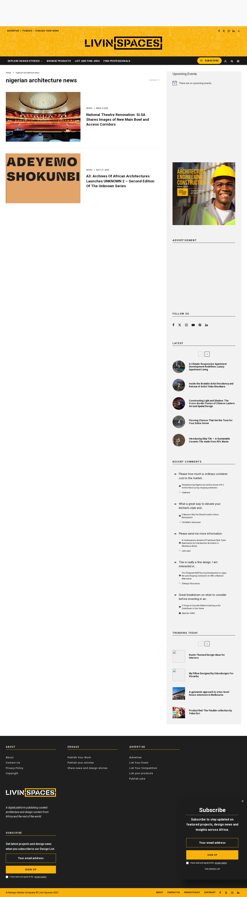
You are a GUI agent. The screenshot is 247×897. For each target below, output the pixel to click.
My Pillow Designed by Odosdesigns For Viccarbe (211, 675)
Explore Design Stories (24, 61)
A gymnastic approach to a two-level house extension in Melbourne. (209, 693)
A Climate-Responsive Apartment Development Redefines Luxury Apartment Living (208, 367)
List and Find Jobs (87, 61)
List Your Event (138, 762)
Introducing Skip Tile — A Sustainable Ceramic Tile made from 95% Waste (209, 440)
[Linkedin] (233, 31)
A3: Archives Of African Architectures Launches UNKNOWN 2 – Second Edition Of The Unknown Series (120, 181)
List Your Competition (143, 768)
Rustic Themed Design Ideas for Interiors (207, 656)
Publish (27, 31)
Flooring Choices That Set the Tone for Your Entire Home (211, 421)
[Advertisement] (123, 13)
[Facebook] (219, 31)
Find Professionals (116, 61)
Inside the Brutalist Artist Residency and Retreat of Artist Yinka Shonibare (211, 385)
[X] (223, 31)
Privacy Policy (14, 768)
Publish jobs (137, 778)
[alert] (204, 83)
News (89, 108)
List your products (141, 773)
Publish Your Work (47, 31)
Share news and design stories (87, 768)
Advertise (13, 31)
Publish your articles (81, 762)
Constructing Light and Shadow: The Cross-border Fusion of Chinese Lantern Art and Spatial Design (212, 403)
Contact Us (13, 762)
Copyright (12, 773)
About (10, 757)
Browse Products (59, 61)
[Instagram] (228, 31)
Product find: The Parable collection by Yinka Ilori (210, 712)
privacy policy (40, 877)
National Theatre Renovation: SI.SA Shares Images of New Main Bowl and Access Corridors (117, 119)
